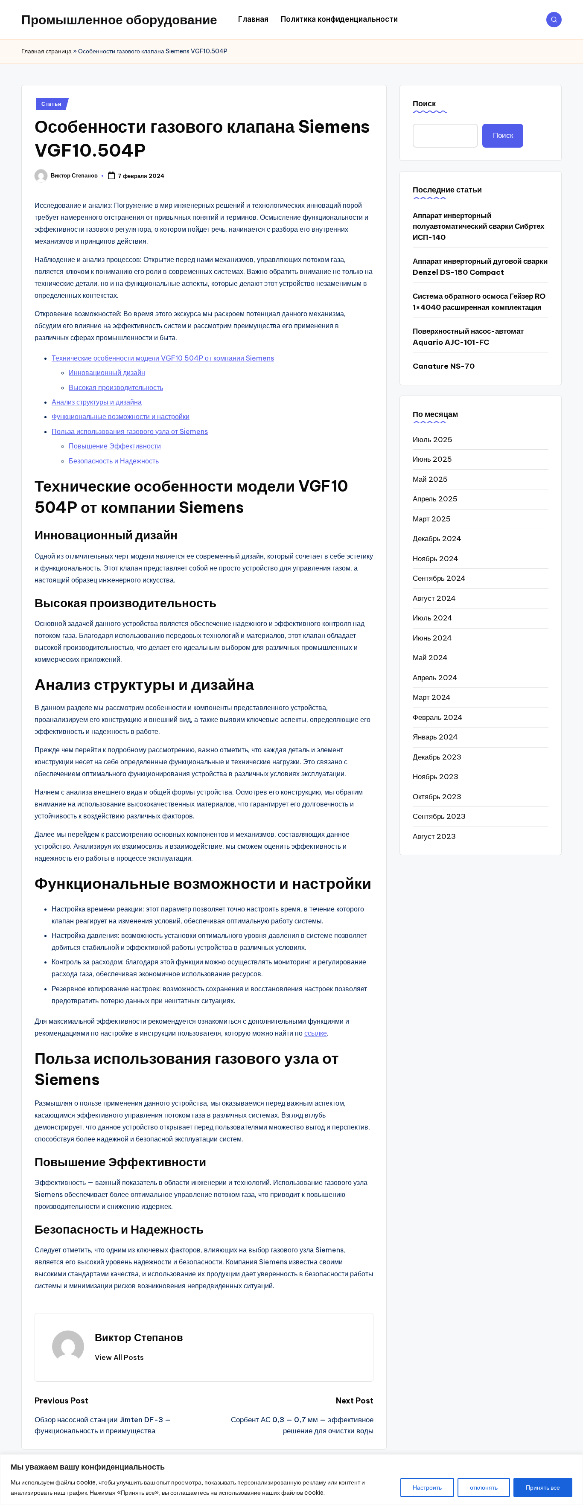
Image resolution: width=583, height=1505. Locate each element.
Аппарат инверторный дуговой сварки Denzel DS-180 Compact (480, 266)
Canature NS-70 (444, 366)
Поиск (424, 103)
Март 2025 (432, 518)
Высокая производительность (116, 387)
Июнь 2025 (432, 459)
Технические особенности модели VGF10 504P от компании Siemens (163, 358)
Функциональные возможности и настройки (120, 416)
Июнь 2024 (432, 637)
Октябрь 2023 (437, 796)
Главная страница (46, 51)
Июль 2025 (432, 439)
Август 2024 (434, 598)
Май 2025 (430, 478)
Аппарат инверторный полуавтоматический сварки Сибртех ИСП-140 (478, 226)
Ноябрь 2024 (435, 558)
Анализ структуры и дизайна (97, 402)
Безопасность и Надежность (114, 461)
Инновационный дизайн (107, 372)
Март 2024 (432, 697)
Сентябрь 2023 (439, 816)
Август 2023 (434, 836)
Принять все (543, 1487)
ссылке (315, 1033)
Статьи (51, 104)
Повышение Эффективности (115, 446)
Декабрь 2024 (437, 538)
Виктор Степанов (139, 1337)
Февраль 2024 (438, 717)
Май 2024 (430, 657)
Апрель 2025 (435, 499)
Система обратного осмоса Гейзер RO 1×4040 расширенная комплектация (479, 301)
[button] (119, 1357)
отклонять (484, 1487)
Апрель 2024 (435, 677)
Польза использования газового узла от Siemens (130, 431)
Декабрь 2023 (437, 756)
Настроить (427, 1487)
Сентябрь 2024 (439, 578)
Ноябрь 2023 (435, 776)
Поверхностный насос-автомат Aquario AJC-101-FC (468, 336)
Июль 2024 (432, 618)
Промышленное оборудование (119, 20)
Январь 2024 (435, 737)
